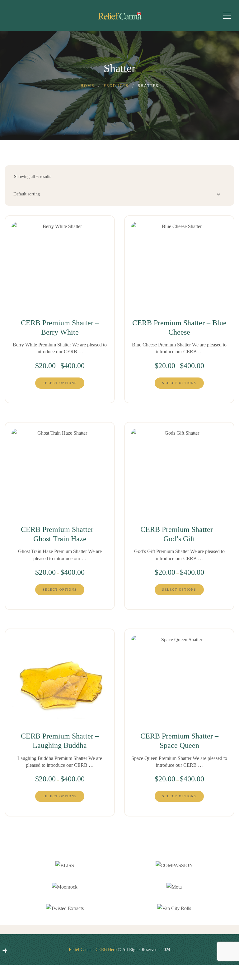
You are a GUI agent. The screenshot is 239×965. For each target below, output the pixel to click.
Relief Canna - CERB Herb (93, 949)
